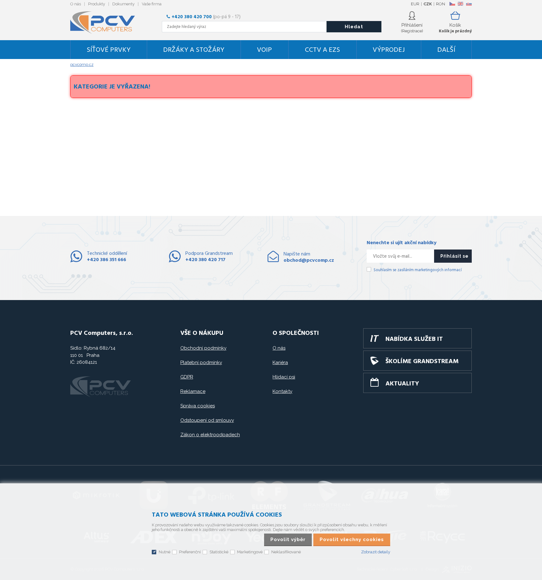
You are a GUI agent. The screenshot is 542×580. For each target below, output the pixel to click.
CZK (427, 4)
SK (468, 4)
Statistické (219, 552)
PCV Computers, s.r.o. (106, 22)
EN (460, 4)
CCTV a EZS (322, 50)
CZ (452, 4)
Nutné (164, 552)
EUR (415, 4)
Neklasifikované (286, 552)
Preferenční (190, 552)
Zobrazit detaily (375, 552)
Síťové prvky (108, 50)
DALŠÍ (446, 50)
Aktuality (402, 384)
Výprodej (389, 50)
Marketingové (250, 552)
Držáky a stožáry (193, 50)
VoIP (264, 50)
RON (440, 4)
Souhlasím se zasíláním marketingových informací (418, 270)
